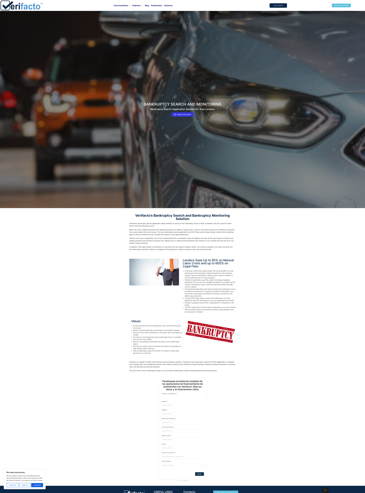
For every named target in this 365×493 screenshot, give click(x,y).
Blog (147, 5)
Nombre (164, 401)
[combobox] (182, 465)
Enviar (199, 474)
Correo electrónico (167, 427)
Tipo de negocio (166, 461)
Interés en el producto (168, 452)
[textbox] (182, 465)
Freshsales (185, 480)
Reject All (25, 485)
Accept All (37, 485)
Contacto (168, 5)
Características (121, 5)
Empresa (136, 5)
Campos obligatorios (169, 393)
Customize (12, 485)
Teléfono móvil (166, 435)
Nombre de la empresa (168, 418)
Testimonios (156, 5)
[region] (25, 479)
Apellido (164, 410)
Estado (164, 444)
